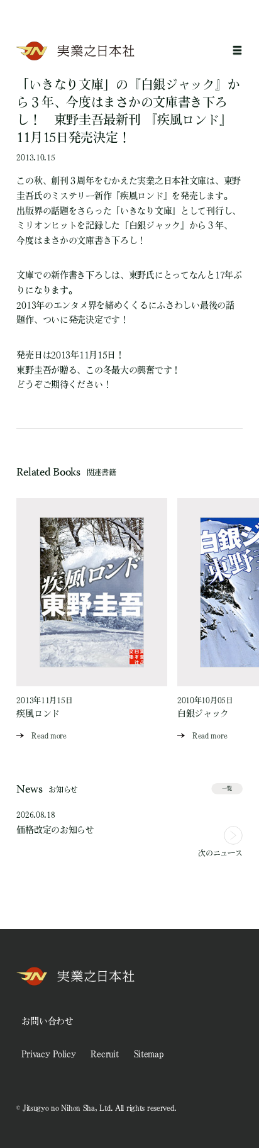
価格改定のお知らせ (55, 829)
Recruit (104, 1053)
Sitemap (148, 1053)
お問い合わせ (47, 1021)
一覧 (227, 788)
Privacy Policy (48, 1053)
